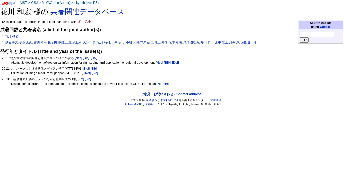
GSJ (34, 3)
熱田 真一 (207, 42)
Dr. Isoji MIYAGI (133, 104)
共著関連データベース (87, 12)
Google (325, 27)
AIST (23, 3)
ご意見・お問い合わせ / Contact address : (172, 94)
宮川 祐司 (103, 42)
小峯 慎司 (118, 42)
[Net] (86, 68)
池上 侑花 (161, 42)
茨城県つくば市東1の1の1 (162, 100)
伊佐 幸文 (11, 42)
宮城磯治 (215, 100)
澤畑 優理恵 (191, 42)
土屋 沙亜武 (73, 42)
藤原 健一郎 (249, 42)
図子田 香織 (56, 42)
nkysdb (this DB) (86, 3)
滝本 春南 (175, 42)
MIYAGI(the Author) (56, 3)
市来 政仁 (146, 42)
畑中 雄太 (221, 42)
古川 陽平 (40, 42)
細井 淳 (234, 42)
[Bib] (94, 68)
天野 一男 (89, 42)
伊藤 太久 (25, 42)
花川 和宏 (11, 36)
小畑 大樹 (132, 42)
